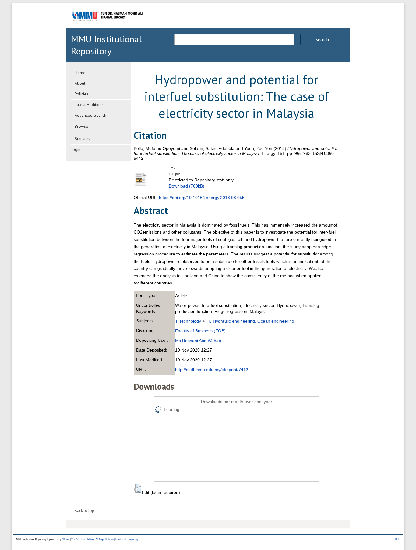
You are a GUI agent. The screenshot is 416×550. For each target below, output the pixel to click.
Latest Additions (89, 104)
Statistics (82, 138)
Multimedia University (126, 539)
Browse (81, 126)
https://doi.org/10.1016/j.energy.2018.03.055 (202, 197)
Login (75, 149)
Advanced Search (90, 115)
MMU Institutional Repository (106, 45)
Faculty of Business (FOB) (200, 330)
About (80, 83)
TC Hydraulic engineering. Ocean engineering (250, 321)
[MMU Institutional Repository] (107, 26)
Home (80, 72)
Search (322, 39)
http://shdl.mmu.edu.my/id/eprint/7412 (211, 369)
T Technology (188, 321)
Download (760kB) (186, 186)
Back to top (84, 510)
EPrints (65, 539)
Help (397, 539)
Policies (81, 94)
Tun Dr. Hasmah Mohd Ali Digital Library (92, 539)
